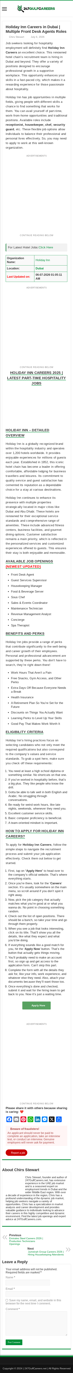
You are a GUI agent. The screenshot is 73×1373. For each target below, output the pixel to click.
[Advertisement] (36, 196)
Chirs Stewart (16, 37)
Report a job (18, 1152)
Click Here (46, 247)
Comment (13, 1309)
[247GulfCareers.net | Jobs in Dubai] (36, 8)
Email (10, 1288)
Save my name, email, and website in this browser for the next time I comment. (33, 1302)
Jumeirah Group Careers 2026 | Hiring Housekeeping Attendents (45, 1251)
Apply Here (38, 1005)
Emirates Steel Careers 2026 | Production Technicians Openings (26, 1239)
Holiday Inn (43, 260)
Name (10, 1277)
